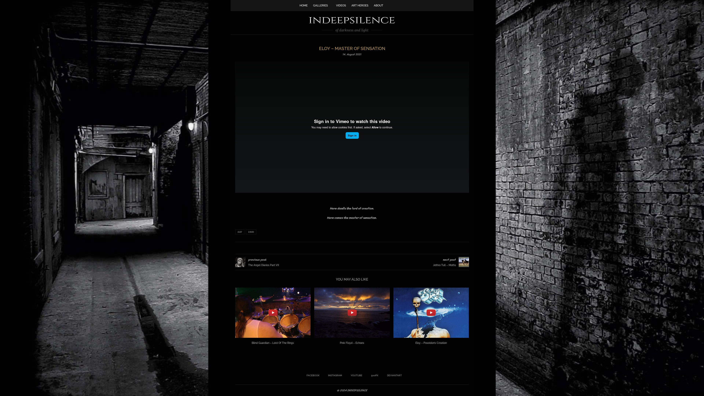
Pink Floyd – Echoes (352, 342)
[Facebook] (390, 5)
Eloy (240, 232)
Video (251, 232)
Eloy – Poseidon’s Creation (431, 342)
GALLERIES (320, 5)
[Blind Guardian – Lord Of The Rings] (273, 313)
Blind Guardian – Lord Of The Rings (273, 342)
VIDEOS (341, 5)
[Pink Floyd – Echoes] (352, 313)
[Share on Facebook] (347, 248)
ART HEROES (359, 5)
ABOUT (378, 5)
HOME (304, 5)
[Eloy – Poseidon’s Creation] (431, 313)
